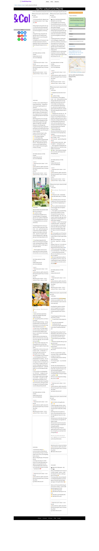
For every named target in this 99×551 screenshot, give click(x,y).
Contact (45, 518)
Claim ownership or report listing (75, 12)
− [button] (70, 61)
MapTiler (75, 72)
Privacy (50, 518)
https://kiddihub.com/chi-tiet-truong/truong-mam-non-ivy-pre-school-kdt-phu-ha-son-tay (76, 53)
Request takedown (73, 15)
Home (48, 1)
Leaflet (72, 72)
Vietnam (19, 5)
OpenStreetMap (79, 72)
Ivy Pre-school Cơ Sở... (77, 68)
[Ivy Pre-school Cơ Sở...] (77, 66)
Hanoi (23, 5)
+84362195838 (72, 46)
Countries (57, 1)
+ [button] (70, 60)
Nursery (71, 36)
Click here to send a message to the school (76, 41)
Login (59, 518)
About (39, 518)
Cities (52, 1)
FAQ (55, 518)
